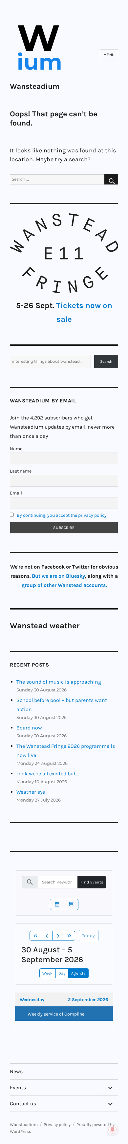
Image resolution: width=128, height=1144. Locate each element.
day (62, 973)
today (88, 936)
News (16, 1071)
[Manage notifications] (112, 1129)
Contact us (23, 1103)
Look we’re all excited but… (47, 773)
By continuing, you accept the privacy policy (62, 515)
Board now (29, 728)
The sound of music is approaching (58, 682)
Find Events (91, 882)
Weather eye (30, 792)
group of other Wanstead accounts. (64, 585)
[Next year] (69, 936)
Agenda (78, 973)
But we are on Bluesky (58, 576)
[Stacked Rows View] (71, 904)
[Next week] (58, 936)
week (47, 973)
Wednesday (32, 999)
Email (16, 493)
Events (18, 1087)
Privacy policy (57, 1124)
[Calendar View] (57, 904)
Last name (21, 471)
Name (16, 449)
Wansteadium (35, 86)
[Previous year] (35, 936)
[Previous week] (47, 936)
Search (106, 361)
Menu (109, 54)
